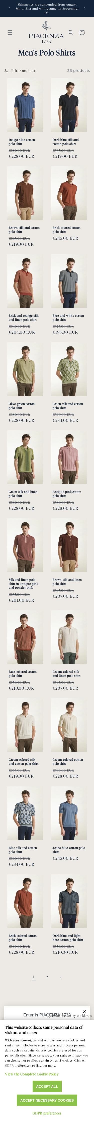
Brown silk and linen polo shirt (67, 582)
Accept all (47, 1086)
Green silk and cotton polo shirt (68, 406)
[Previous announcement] (9, 8)
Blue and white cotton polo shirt (68, 318)
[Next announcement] (84, 8)
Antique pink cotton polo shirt (67, 494)
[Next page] (60, 976)
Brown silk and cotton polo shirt (24, 230)
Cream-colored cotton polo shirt (68, 762)
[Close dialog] (84, 1011)
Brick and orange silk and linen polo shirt (24, 318)
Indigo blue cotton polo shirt (22, 142)
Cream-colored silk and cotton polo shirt (24, 762)
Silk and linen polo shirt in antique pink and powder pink (23, 583)
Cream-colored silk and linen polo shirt (67, 674)
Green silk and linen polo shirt (23, 494)
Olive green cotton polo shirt (22, 406)
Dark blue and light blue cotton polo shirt (68, 938)
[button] (10, 32)
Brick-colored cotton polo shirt (67, 230)
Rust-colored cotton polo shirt (23, 674)
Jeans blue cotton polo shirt (69, 850)
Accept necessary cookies (47, 1100)
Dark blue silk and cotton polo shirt (66, 142)
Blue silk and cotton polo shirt (23, 850)
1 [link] (33, 977)
